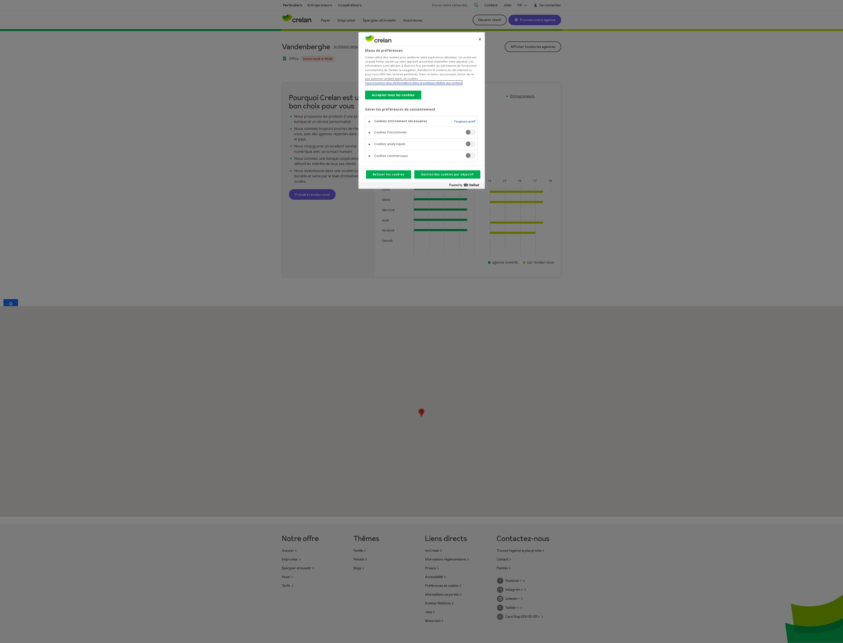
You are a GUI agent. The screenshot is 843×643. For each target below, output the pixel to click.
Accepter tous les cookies (393, 95)
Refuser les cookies (388, 174)
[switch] (471, 132)
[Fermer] (480, 39)
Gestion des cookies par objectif (447, 174)
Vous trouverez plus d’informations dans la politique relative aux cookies (413, 83)
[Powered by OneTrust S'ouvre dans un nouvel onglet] (466, 186)
